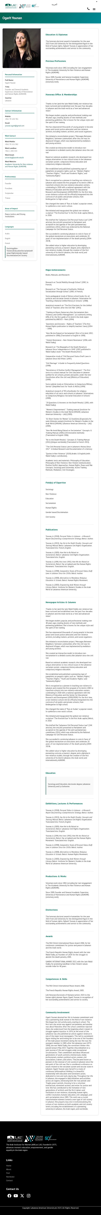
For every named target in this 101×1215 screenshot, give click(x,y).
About (8, 1169)
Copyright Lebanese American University (38, 1208)
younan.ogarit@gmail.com (14, 126)
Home (8, 1165)
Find (8, 1173)
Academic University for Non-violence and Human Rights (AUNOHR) (19, 165)
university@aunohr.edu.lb (14, 157)
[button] (94, 9)
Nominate (10, 1176)
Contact (9, 1180)
